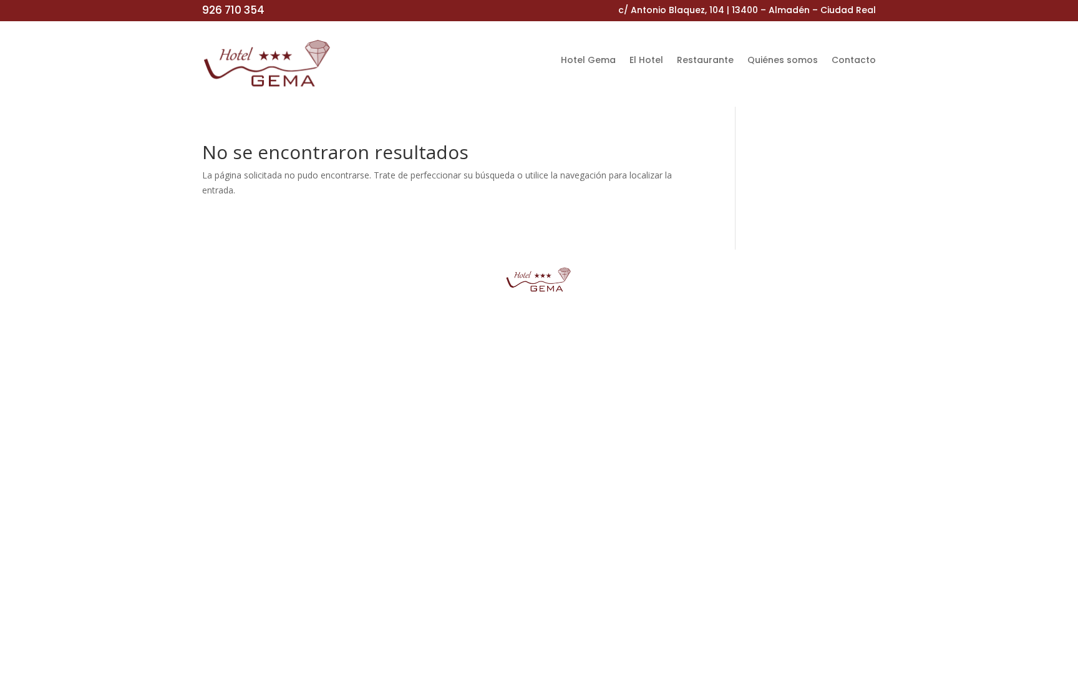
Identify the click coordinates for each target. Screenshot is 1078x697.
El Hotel (646, 61)
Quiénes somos (782, 61)
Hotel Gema (588, 61)
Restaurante (705, 61)
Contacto (854, 61)
